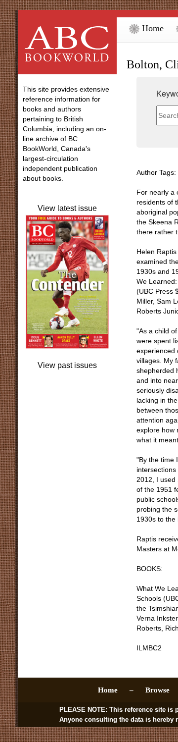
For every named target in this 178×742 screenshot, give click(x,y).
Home (151, 28)
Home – (116, 690)
